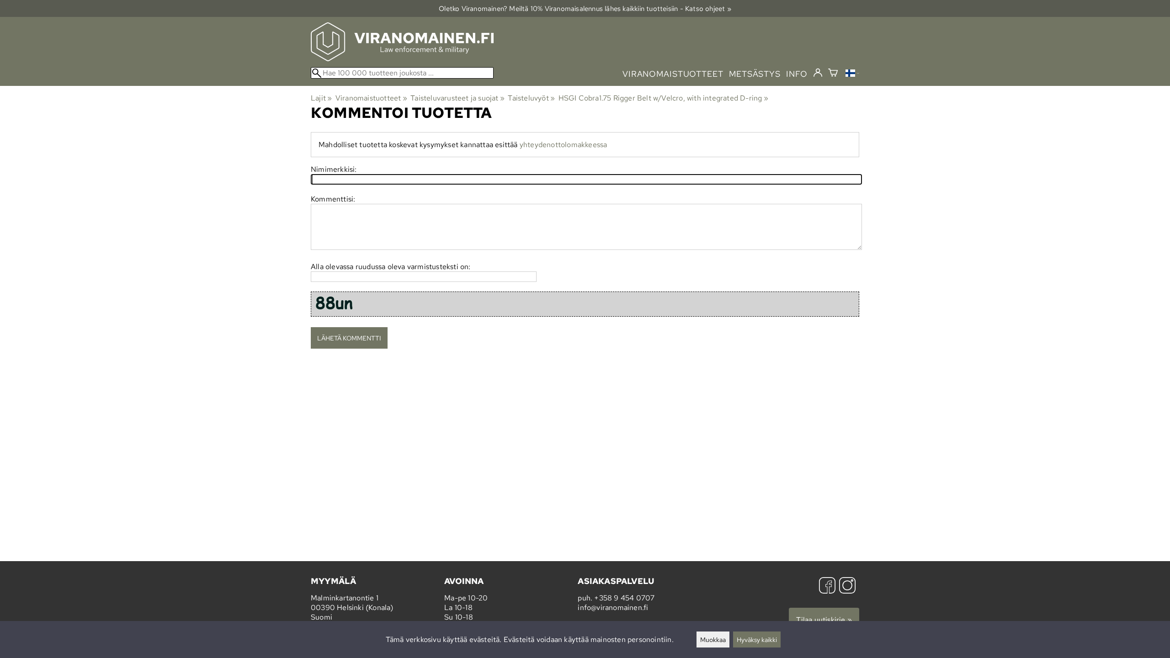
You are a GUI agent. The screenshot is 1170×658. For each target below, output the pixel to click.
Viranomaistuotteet (371, 98)
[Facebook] (827, 586)
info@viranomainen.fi (613, 607)
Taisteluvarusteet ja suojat (457, 98)
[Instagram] (847, 586)
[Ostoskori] (833, 74)
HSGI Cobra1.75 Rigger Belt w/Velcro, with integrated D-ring (663, 98)
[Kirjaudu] (818, 73)
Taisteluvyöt (531, 98)
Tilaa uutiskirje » (824, 620)
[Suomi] (852, 74)
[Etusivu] (402, 59)
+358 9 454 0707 (624, 598)
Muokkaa (713, 639)
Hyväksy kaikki (757, 639)
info (797, 74)
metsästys (755, 74)
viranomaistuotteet (672, 74)
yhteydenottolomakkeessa (563, 144)
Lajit (321, 98)
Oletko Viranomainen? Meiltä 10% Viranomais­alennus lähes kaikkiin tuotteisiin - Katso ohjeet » (585, 8)
